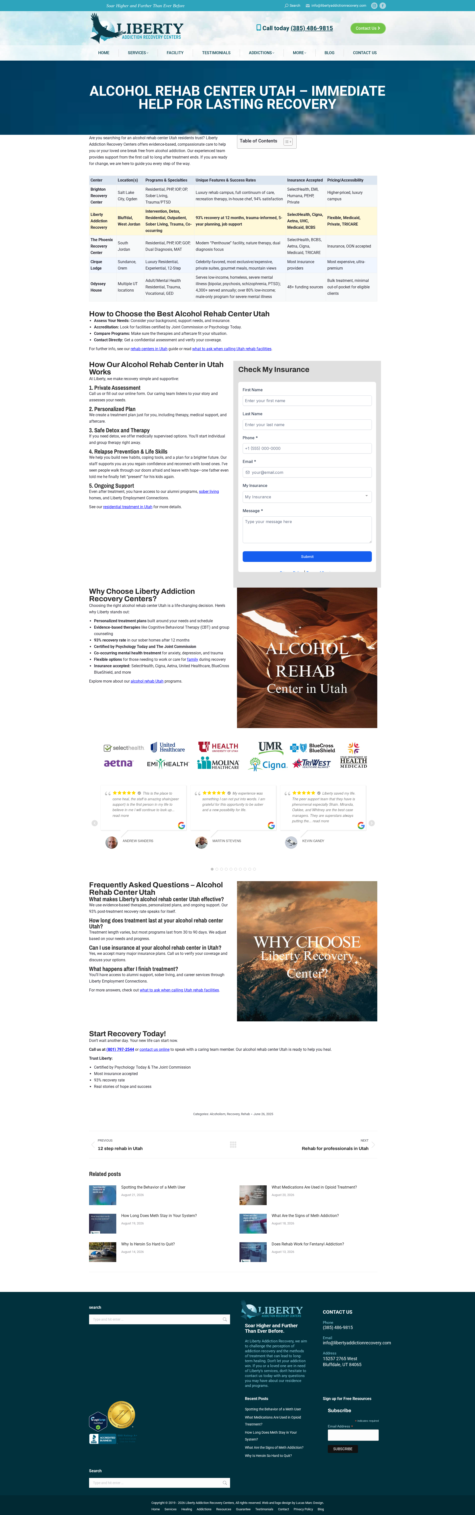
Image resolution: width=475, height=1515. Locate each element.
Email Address (340, 1426)
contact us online (154, 1049)
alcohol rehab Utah (147, 681)
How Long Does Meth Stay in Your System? (159, 1215)
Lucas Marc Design (309, 1503)
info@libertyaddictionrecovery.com (338, 5)
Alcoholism (217, 1114)
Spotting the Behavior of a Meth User (153, 1187)
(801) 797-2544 (120, 1049)
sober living (209, 491)
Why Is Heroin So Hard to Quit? (148, 1244)
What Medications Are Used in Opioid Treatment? (314, 1187)
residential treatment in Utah (127, 507)
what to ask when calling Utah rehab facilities (231, 348)
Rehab (245, 1114)
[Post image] (102, 1195)
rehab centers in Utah (149, 348)
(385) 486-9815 (312, 28)
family (192, 659)
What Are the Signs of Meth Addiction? (305, 1215)
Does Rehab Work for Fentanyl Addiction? (308, 1244)
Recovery (233, 1114)
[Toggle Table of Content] (285, 142)
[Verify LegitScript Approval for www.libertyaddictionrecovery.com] (98, 1430)
